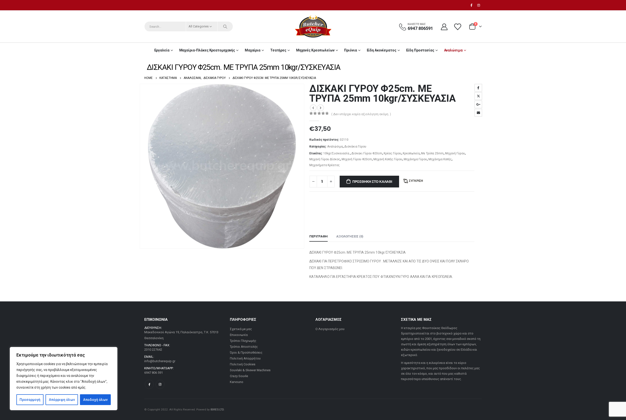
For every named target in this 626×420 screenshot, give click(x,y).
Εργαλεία (161, 50)
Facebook (478, 88)
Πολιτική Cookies (242, 364)
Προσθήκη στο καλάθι (372, 181)
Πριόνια (350, 50)
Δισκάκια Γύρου (355, 146)
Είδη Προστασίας (420, 50)
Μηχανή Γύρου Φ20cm (357, 159)
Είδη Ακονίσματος (381, 50)
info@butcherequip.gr (159, 361)
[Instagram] (478, 5)
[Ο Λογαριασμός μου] (444, 26)
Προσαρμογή (30, 400)
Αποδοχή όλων (95, 400)
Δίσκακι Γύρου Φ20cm (366, 153)
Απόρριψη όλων (62, 400)
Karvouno (236, 382)
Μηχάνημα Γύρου (415, 159)
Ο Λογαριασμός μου (330, 329)
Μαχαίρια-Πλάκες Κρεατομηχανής (207, 50)
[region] (63, 378)
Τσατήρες (278, 50)
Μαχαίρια (252, 50)
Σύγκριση (416, 181)
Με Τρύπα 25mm (432, 153)
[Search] (225, 26)
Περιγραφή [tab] (318, 236)
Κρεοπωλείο (411, 153)
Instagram (160, 384)
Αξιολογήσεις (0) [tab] (349, 236)
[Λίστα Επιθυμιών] (458, 26)
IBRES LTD (217, 409)
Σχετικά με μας (241, 329)
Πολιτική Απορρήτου (245, 358)
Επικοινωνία (239, 335)
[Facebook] (471, 5)
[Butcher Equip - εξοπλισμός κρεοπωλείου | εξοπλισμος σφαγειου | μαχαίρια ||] (313, 26)
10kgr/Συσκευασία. (336, 153)
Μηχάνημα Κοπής (440, 159)
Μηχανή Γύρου (455, 153)
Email (478, 113)
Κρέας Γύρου (392, 153)
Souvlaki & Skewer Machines (250, 370)
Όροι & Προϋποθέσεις (246, 352)
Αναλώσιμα (453, 50)
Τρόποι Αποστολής (244, 346)
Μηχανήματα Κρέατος (324, 165)
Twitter (478, 96)
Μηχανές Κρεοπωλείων (315, 50)
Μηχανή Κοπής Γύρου (387, 159)
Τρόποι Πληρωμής (243, 341)
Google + (478, 104)
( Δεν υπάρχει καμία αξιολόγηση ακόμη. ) (361, 114)
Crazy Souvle (239, 376)
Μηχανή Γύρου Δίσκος (324, 159)
